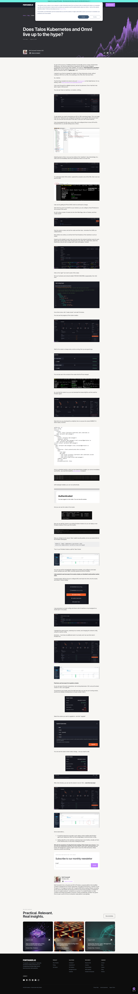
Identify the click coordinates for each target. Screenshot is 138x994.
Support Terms (112, 987)
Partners (103, 971)
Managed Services (72, 969)
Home (24, 15)
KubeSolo (71, 971)
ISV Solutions (71, 967)
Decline (95, 17)
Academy (87, 965)
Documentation (88, 967)
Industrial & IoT (72, 965)
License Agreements (104, 987)
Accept (83, 17)
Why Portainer (56, 962)
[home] (32, 5)
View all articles (109, 916)
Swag (102, 969)
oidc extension (76, 471)
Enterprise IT (71, 962)
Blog (29, 15)
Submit (94, 865)
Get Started (110, 5)
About (102, 965)
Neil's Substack (88, 969)
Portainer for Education (89, 971)
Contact (102, 962)
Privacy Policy (63, 8)
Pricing (54, 965)
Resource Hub (88, 962)
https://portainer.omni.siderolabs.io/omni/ (72, 82)
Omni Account (80, 81)
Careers (102, 967)
